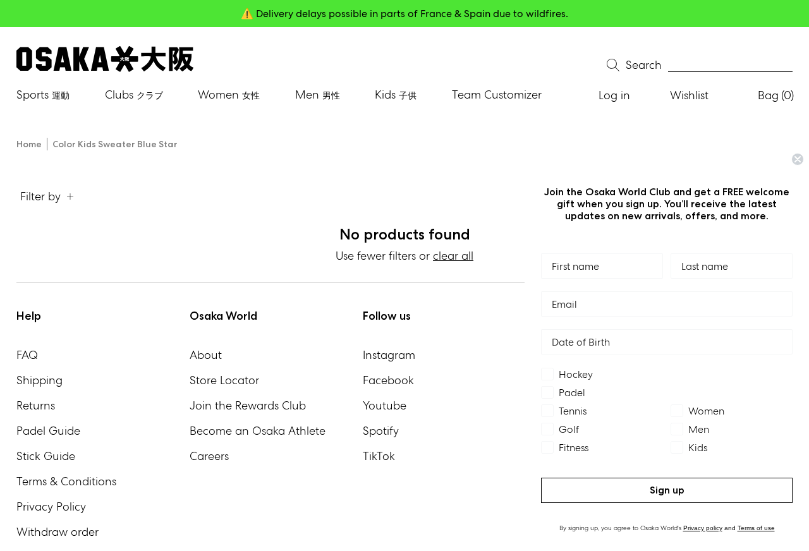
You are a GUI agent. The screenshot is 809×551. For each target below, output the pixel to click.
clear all (453, 255)
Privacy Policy (51, 506)
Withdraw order (57, 531)
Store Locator (224, 380)
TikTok (379, 456)
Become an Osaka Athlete (257, 430)
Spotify (381, 430)
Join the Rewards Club (248, 405)
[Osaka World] (104, 59)
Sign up (667, 490)
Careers (209, 456)
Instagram (389, 355)
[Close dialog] (797, 159)
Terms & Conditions (66, 481)
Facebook (388, 380)
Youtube (384, 405)
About (206, 355)
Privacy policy (702, 527)
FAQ (27, 355)
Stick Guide (45, 456)
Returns (35, 405)
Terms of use (756, 527)
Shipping (39, 380)
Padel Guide (48, 430)
